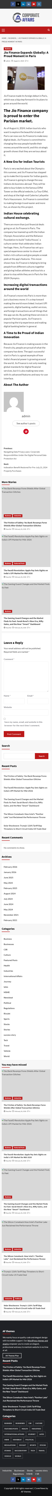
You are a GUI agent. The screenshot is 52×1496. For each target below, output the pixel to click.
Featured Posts (19, 563)
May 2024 (8, 909)
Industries (17, 516)
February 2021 (10, 920)
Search (6, 746)
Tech (6, 1040)
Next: (25, 467)
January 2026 (10, 872)
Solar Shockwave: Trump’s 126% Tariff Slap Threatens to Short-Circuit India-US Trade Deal (25, 827)
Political (7, 1003)
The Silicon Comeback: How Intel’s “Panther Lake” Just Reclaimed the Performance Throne (24, 815)
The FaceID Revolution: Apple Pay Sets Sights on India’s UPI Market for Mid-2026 (25, 789)
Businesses (9, 944)
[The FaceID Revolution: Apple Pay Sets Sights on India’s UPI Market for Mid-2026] (26, 551)
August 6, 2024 (19, 61)
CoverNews (40, 1488)
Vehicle (7, 1051)
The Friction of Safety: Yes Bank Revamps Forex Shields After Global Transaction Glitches (25, 524)
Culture (7, 955)
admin (8, 61)
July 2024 (8, 899)
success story (10, 1035)
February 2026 (10, 867)
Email (30, 695)
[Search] (48, 30)
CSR (5, 949)
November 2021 (11, 915)
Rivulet (7, 1013)
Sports (7, 1019)
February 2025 (10, 888)
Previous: (25, 453)
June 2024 (8, 904)
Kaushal (8, 529)
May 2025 (8, 883)
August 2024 (10, 893)
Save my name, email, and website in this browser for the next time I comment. (23, 724)
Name (7, 695)
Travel (6, 1045)
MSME (7, 992)
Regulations (9, 1008)
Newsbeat (8, 997)
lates (6, 987)
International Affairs (13, 976)
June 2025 (8, 877)
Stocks (7, 1024)
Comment (9, 659)
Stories (7, 1029)
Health (7, 965)
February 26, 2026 (20, 529)
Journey (7, 981)
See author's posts (26, 423)
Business (8, 49)
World (7, 1056)
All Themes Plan (12, 1355)
